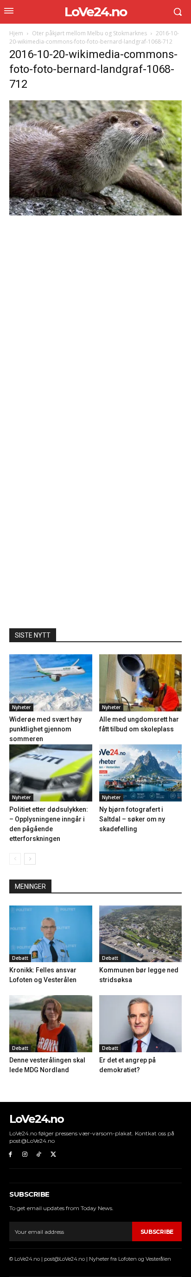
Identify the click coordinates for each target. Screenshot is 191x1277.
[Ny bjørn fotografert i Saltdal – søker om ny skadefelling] (140, 772)
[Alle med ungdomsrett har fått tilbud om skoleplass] (140, 682)
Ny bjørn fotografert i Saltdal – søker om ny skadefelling (132, 819)
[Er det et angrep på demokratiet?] (140, 1023)
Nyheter (21, 707)
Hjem (16, 33)
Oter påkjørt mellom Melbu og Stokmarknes (89, 33)
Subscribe (156, 1231)
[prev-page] (15, 859)
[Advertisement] (95, 317)
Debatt (20, 958)
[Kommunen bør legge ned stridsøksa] (140, 934)
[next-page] (30, 859)
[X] (53, 1155)
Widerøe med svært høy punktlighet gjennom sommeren (45, 729)
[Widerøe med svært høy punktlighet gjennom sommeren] (50, 682)
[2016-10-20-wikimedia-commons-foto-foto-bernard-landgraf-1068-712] (95, 213)
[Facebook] (10, 1155)
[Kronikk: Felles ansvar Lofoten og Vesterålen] (50, 934)
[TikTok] (39, 1155)
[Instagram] (25, 1155)
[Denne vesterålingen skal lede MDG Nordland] (50, 1023)
